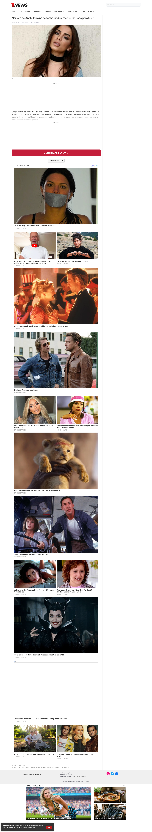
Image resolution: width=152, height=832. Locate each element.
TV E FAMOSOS (25, 12)
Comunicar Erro (55, 160)
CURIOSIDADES (72, 12)
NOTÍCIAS (15, 12)
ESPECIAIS (91, 12)
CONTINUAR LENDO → (56, 153)
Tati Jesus (36, 22)
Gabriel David (35, 767)
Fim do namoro (24, 767)
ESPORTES (48, 12)
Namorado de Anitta (54, 767)
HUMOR (82, 12)
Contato (25, 774)
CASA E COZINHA (59, 12)
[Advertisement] (56, 96)
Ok (49, 827)
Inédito (43, 767)
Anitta (16, 767)
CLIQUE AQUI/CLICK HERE (79, 776)
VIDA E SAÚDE (37, 12)
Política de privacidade (35, 774)
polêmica (65, 767)
